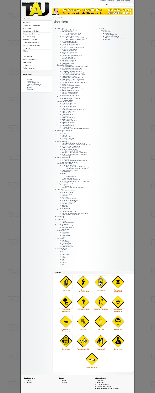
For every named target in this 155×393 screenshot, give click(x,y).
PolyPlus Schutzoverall (69, 76)
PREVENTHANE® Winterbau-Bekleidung (74, 160)
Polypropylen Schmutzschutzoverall (73, 79)
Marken (64, 381)
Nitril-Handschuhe (67, 31)
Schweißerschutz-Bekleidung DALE (73, 146)
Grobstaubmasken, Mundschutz (71, 98)
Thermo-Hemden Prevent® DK (71, 180)
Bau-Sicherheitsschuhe (69, 199)
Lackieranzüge (66, 156)
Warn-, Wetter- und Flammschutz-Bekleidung (75, 129)
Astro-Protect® (66, 84)
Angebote (65, 382)
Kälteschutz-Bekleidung (31, 42)
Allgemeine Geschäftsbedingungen (38, 86)
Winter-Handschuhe (68, 62)
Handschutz (27, 22)
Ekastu (64, 258)
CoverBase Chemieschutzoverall (72, 71)
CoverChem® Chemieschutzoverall (73, 81)
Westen (64, 173)
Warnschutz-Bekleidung (31, 31)
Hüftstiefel (65, 197)
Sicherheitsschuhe (67, 192)
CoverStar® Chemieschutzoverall (72, 68)
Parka (63, 175)
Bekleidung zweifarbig (68, 122)
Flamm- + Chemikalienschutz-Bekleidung (74, 154)
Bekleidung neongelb (68, 124)
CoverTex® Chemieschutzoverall (72, 70)
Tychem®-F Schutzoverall (69, 94)
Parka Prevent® (66, 105)
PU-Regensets (66, 186)
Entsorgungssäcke (67, 246)
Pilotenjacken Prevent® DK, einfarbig (77, 167)
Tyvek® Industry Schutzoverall (71, 87)
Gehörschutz (27, 57)
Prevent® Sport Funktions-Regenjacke (73, 187)
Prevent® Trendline (68, 140)
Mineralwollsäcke (67, 245)
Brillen (64, 218)
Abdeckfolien (66, 235)
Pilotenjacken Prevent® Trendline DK (73, 109)
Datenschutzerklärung (123, 1)
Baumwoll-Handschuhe (69, 60)
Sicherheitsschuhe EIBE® (70, 200)
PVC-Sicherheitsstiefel (68, 191)
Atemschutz (27, 28)
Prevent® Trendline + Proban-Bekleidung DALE (76, 144)
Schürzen (26, 51)
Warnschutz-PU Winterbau (70, 162)
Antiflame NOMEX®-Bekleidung (71, 148)
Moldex (64, 250)
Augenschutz (27, 54)
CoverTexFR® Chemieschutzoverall (73, 73)
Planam (64, 262)
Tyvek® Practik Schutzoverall (70, 90)
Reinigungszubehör (30, 59)
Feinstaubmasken (67, 100)
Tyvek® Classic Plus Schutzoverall (72, 89)
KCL (63, 253)
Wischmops (65, 229)
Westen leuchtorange (68, 117)
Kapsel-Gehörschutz (68, 223)
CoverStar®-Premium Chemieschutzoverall (75, 66)
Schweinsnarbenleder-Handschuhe (73, 47)
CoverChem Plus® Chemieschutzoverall (74, 82)
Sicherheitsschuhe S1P (69, 202)
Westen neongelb (67, 119)
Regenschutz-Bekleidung (32, 45)
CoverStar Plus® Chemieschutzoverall (73, 74)
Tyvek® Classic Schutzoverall (71, 86)
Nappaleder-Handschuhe (69, 52)
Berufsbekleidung (29, 37)
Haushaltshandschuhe (69, 58)
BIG (63, 256)
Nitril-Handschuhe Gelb (73, 33)
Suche (103, 28)
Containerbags (66, 243)
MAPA (63, 259)
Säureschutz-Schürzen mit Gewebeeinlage (75, 213)
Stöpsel (64, 221)
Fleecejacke (65, 116)
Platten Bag (65, 242)
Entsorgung (27, 65)
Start (54, 18)
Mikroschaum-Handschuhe (70, 30)
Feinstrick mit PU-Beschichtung (75, 39)
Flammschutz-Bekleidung (69, 149)
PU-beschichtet (66, 159)
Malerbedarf (27, 62)
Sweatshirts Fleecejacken (69, 178)
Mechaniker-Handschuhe (69, 41)
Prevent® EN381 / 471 (68, 138)
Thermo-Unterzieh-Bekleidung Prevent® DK (75, 181)
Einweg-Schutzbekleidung (32, 25)
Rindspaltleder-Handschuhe (70, 46)
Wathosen (65, 195)
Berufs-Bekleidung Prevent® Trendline (73, 143)
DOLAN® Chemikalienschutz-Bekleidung (74, 152)
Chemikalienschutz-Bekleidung (71, 151)
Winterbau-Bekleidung (30, 39)
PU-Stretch (65, 184)
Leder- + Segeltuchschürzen (70, 215)
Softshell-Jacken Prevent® (70, 170)
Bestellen (103, 1)
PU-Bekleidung (66, 127)
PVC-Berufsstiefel (67, 203)
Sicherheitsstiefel (67, 194)
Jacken (64, 133)
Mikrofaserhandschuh (68, 227)
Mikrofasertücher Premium (70, 226)
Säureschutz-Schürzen (69, 211)
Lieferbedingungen (33, 83)
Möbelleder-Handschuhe (69, 49)
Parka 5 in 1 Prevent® (68, 111)
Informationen (66, 208)
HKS (63, 264)
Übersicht (30, 89)
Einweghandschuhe (68, 63)
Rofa (63, 261)
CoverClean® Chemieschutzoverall (73, 78)
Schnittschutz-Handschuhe (70, 43)
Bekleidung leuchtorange (69, 121)
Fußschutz (26, 48)
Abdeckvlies (65, 234)
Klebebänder (66, 232)
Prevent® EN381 (67, 137)
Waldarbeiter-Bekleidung (31, 34)
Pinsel (63, 237)
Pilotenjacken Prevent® (69, 103)
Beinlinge (65, 135)
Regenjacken (66, 172)
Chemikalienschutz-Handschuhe (72, 55)
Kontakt (29, 87)
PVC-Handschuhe (67, 57)
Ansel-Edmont (66, 254)
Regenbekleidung (67, 114)
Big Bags (64, 240)
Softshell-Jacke (66, 113)
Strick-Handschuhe (67, 54)
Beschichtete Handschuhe (70, 36)
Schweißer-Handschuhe (69, 51)
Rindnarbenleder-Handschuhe (71, 44)
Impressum (111, 1)
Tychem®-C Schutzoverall (70, 92)
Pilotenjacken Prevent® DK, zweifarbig (78, 168)
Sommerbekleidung (68, 125)
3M (63, 251)
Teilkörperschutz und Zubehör (71, 95)
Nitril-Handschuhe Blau (73, 35)
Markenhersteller (29, 68)
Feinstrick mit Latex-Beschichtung (76, 38)
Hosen (64, 132)
